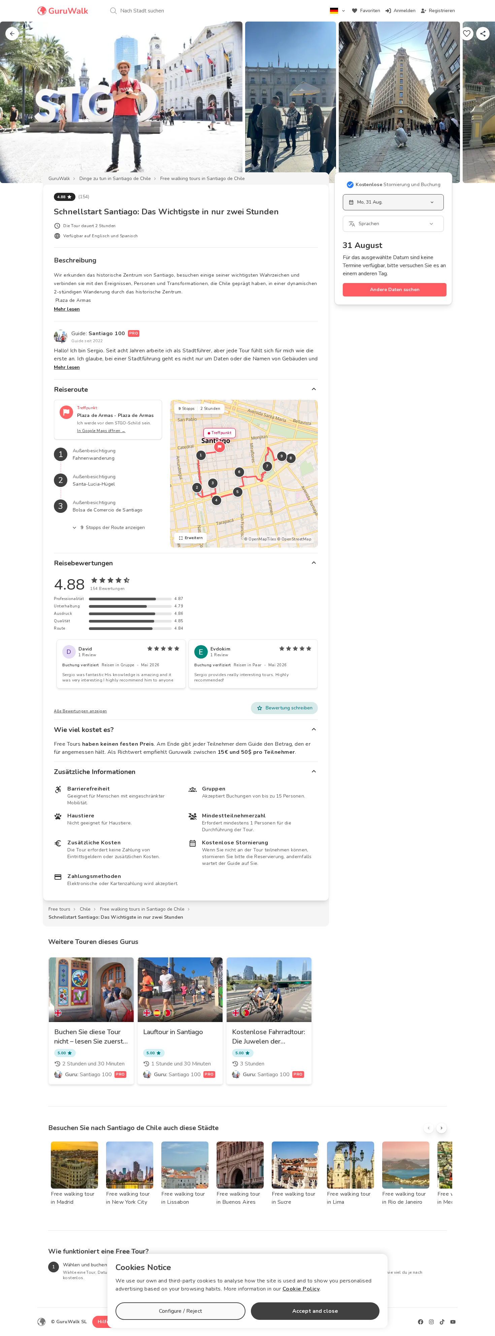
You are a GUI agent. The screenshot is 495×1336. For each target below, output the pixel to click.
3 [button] (212, 483)
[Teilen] (483, 33)
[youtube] (453, 1322)
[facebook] (420, 1322)
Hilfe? (104, 1322)
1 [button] (201, 455)
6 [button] (239, 471)
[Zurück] (12, 33)
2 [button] (197, 487)
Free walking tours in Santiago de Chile (202, 178)
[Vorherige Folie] (16, 102)
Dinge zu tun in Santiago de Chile (115, 178)
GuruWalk (59, 178)
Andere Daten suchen (395, 289)
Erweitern (194, 537)
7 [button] (267, 466)
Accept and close (315, 1311)
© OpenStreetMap (294, 539)
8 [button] (291, 458)
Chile (85, 909)
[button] (219, 447)
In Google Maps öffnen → (101, 430)
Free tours (59, 909)
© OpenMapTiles (260, 539)
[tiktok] (442, 1322)
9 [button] (281, 456)
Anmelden (405, 10)
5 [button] (237, 491)
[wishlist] (466, 33)
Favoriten (370, 10)
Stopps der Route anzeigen (112, 527)
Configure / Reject (180, 1311)
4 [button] (216, 500)
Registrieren (442, 10)
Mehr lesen (67, 309)
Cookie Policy (301, 1289)
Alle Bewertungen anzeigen (80, 711)
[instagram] (431, 1322)
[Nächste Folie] (478, 102)
